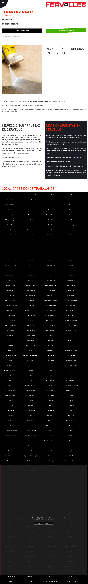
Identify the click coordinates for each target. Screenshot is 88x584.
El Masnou (70, 425)
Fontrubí (10, 415)
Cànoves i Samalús (71, 220)
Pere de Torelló (71, 194)
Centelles (70, 430)
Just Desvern (30, 300)
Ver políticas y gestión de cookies (43, 519)
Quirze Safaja (10, 330)
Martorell (10, 280)
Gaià (71, 410)
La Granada (30, 461)
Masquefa (50, 275)
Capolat (50, 199)
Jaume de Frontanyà (10, 235)
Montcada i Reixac (71, 420)
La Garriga (50, 461)
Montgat (10, 420)
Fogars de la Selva (50, 450)
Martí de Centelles (30, 295)
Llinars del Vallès (50, 350)
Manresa (30, 209)
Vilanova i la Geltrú (10, 255)
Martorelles (71, 275)
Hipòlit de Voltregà (10, 285)
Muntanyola (10, 215)
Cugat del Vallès (70, 305)
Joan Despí (30, 220)
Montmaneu (50, 415)
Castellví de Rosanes (10, 435)
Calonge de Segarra (70, 225)
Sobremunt (30, 370)
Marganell (30, 280)
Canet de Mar (30, 225)
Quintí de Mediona (71, 330)
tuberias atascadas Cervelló (50, 581)
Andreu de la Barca (30, 245)
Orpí (10, 375)
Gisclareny (50, 445)
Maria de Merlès (50, 390)
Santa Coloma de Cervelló (71, 385)
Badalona (70, 260)
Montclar (50, 420)
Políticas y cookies (71, 581)
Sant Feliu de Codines (71, 300)
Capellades (71, 199)
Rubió (70, 235)
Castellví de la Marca (30, 435)
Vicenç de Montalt (10, 315)
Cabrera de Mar (71, 255)
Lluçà (30, 581)
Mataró (30, 250)
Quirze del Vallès (30, 330)
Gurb (30, 440)
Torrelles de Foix (70, 380)
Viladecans (50, 260)
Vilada (50, 335)
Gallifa (50, 576)
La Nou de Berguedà (10, 325)
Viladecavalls (30, 260)
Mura (70, 209)
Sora (70, 576)
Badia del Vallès (50, 250)
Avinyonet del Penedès (10, 265)
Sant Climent (30, 360)
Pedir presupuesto (22, 31)
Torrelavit (10, 385)
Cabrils (10, 209)
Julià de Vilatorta (10, 199)
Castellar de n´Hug (10, 275)
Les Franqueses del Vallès (30, 355)
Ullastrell (30, 365)
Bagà (70, 204)
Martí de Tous (10, 295)
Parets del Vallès (10, 576)
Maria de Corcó (10, 365)
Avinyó (30, 265)
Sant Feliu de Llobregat (50, 300)
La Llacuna (10, 461)
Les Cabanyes (50, 355)
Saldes (30, 350)
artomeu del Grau (10, 320)
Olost (10, 380)
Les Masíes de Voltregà (70, 350)
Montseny (30, 215)
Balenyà (50, 204)
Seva (70, 370)
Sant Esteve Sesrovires (10, 305)
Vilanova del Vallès (30, 255)
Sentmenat (51, 410)
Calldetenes (30, 230)
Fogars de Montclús (30, 450)
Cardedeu (30, 199)
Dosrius (10, 400)
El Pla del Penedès (51, 425)
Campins (50, 225)
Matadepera (30, 275)
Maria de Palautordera (10, 390)
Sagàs (10, 581)
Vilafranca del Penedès (10, 260)
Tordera (50, 400)
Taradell (50, 405)
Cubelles (30, 400)
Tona (70, 215)
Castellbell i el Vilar (30, 270)
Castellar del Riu (70, 270)
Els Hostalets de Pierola (10, 430)
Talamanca (71, 405)
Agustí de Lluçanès (50, 245)
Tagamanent (10, 410)
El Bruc (71, 395)
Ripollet (50, 240)
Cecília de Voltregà (30, 310)
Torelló (50, 385)
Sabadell (30, 320)
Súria (70, 345)
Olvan (70, 375)
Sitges (50, 370)
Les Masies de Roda (10, 355)
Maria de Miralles (30, 390)
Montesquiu (30, 420)
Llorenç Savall (71, 295)
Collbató (30, 425)
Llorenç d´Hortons (10, 300)
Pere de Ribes (10, 290)
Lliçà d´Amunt (50, 395)
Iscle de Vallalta (30, 235)
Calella (50, 230)
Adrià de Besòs (71, 245)
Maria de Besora (30, 410)
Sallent (10, 250)
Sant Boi (70, 315)
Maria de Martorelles (70, 360)
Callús (10, 230)
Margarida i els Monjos (71, 365)
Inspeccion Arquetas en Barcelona (11, 36)
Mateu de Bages (30, 290)
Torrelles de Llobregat (51, 380)
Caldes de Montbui (30, 285)
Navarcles (50, 209)
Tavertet (10, 405)
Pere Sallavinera (30, 335)
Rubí (10, 240)
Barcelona (10, 194)
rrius (10, 440)
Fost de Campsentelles (70, 325)
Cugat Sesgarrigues (50, 305)
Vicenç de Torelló (70, 310)
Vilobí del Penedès (10, 395)
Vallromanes (30, 340)
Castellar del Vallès (50, 270)
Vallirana (50, 340)
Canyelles (50, 220)
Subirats (10, 350)
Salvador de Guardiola (30, 194)
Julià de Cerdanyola (10, 220)
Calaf (10, 270)
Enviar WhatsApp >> (65, 30)
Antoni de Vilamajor (70, 240)
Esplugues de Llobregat (30, 456)
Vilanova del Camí (50, 255)
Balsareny (30, 204)
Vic (71, 335)
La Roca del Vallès (71, 355)
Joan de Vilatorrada (70, 230)
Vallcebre (10, 345)
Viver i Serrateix (70, 390)
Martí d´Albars (50, 295)
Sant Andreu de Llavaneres (10, 245)
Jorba (30, 415)
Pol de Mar (10, 335)
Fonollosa (70, 445)
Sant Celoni (50, 360)
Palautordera (30, 305)
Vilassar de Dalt (71, 250)
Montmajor (71, 415)
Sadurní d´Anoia (10, 310)
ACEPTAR (48, 523)
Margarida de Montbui (10, 370)
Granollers (10, 445)
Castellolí (70, 435)
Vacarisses (50, 345)
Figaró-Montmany (10, 456)
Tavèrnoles (30, 405)
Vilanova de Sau (50, 280)
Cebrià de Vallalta (30, 315)
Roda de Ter (30, 240)
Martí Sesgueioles (50, 290)
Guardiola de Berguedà (50, 440)
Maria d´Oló (50, 365)
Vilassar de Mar (50, 215)
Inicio (3, 36)
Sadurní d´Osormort (50, 320)
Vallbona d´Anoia (30, 345)
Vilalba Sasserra (70, 280)
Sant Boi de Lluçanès (50, 315)
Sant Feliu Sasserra (50, 285)
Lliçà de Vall (30, 395)
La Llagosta (30, 325)
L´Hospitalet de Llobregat (71, 461)
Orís (51, 375)
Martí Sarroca (70, 290)
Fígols (70, 450)
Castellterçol (50, 435)
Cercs (50, 430)
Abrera (71, 400)
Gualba (71, 440)
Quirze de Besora (50, 330)
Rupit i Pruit (50, 235)
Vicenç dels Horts (50, 310)
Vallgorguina (70, 340)
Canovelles (10, 225)
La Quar (10, 360)
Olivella (30, 380)
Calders (71, 265)
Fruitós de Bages (50, 325)
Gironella (50, 456)
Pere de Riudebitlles (70, 285)
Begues (30, 576)
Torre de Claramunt (30, 385)
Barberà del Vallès (10, 204)
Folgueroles (10, 450)
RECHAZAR (38, 523)
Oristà (30, 375)
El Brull (71, 456)
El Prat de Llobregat (30, 430)
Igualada (10, 425)
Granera (30, 445)
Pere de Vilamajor (50, 194)
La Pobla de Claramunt (71, 320)
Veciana (10, 340)
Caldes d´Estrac (50, 265)
